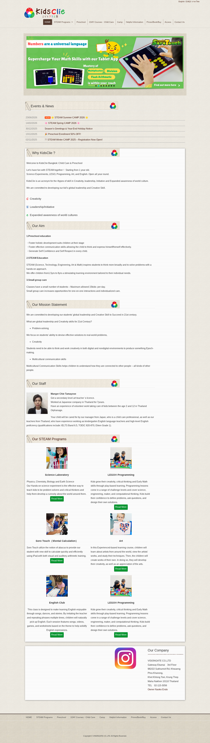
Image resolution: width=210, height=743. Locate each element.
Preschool (81, 22)
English (181, 2)
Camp (120, 22)
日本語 (188, 2)
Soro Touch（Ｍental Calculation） (57, 540)
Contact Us (180, 22)
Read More (57, 498)
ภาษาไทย (195, 2)
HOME (48, 22)
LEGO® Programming (121, 474)
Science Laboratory (57, 474)
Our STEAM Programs (49, 439)
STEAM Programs (62, 22)
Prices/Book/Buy (154, 22)
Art (121, 540)
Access (168, 22)
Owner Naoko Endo (158, 689)
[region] (105, 66)
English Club (57, 602)
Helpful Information (134, 22)
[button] (105, 62)
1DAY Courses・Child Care (101, 22)
